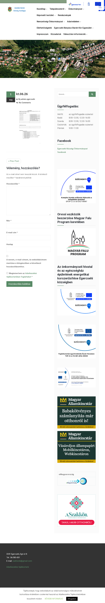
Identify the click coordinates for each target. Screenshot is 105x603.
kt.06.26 (22, 94)
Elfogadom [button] (72, 599)
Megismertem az (21, 275)
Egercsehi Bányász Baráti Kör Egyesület (74, 28)
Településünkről (58, 9)
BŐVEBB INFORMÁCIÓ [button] (54, 599)
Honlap (9, 244)
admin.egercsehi (28, 99)
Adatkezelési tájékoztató (17, 567)
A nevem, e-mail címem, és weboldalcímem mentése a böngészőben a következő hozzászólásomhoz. (26, 263)
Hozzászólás (12, 184)
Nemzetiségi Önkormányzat (51, 21)
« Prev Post (13, 161)
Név (8, 221)
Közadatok (56, 34)
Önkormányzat (76, 9)
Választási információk (75, 34)
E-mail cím (12, 232)
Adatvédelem (74, 21)
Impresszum (42, 34)
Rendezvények (64, 15)
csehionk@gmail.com (22, 561)
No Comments (25, 103)
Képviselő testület (47, 15)
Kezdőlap (42, 9)
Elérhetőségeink (44, 28)
